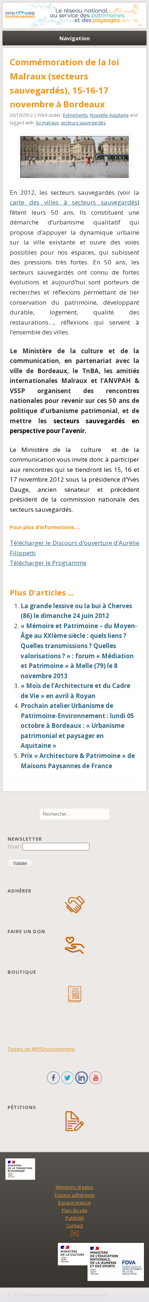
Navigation (74, 38)
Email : (15, 846)
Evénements (75, 115)
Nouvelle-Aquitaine (109, 115)
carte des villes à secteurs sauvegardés (73, 202)
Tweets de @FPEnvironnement (41, 1049)
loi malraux (47, 123)
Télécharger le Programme (48, 563)
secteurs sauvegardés (83, 123)
